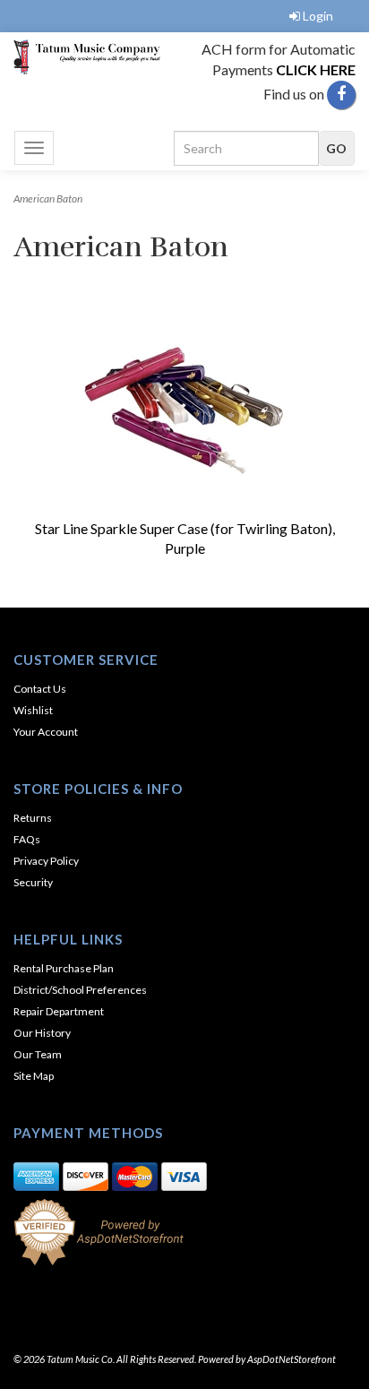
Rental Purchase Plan (63, 968)
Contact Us (39, 688)
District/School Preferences (80, 989)
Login (318, 15)
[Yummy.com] (92, 56)
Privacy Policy (46, 860)
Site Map (33, 1076)
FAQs (26, 839)
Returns (32, 817)
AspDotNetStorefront (291, 1359)
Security (33, 882)
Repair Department (58, 1011)
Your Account (45, 731)
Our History (42, 1033)
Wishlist (33, 710)
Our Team (37, 1054)
